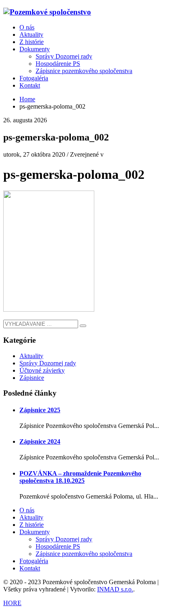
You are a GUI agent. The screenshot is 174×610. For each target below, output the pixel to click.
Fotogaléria (33, 561)
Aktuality (31, 355)
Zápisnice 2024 (39, 441)
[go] (83, 326)
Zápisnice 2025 (39, 410)
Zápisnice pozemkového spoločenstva (84, 553)
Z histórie (31, 524)
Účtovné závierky (42, 370)
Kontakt (29, 568)
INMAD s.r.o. (115, 589)
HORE (12, 603)
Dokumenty (34, 531)
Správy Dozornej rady (47, 363)
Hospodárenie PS (58, 546)
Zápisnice (31, 377)
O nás (26, 510)
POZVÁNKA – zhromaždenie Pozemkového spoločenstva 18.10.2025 (80, 477)
